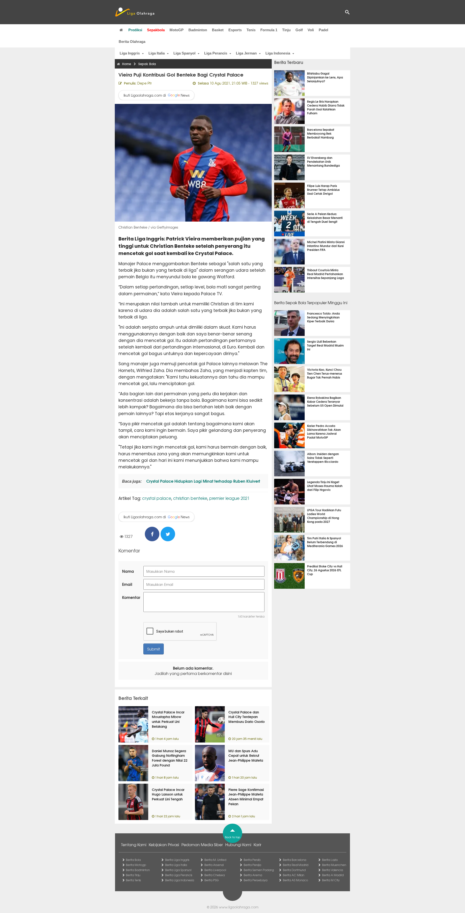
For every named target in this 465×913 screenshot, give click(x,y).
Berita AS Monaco (295, 880)
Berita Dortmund (294, 870)
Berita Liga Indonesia (179, 880)
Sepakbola (156, 30)
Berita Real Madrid (295, 865)
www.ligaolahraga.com (238, 907)
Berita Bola (133, 860)
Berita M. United (215, 860)
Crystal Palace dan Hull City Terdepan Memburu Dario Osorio (246, 716)
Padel (323, 30)
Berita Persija (252, 865)
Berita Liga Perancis (178, 875)
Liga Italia (156, 53)
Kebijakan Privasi (164, 844)
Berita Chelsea (214, 875)
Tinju (286, 30)
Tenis (251, 30)
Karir (257, 844)
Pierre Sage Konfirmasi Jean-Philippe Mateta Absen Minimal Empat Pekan (246, 796)
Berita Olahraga (132, 41)
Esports (235, 30)
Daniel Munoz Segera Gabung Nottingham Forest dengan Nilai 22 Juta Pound (169, 758)
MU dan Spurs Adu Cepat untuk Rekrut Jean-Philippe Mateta (245, 755)
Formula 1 (268, 30)
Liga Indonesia (277, 53)
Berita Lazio (330, 860)
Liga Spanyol (184, 53)
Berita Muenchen (334, 865)
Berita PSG (211, 880)
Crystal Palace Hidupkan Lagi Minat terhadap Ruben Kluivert (202, 481)
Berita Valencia (332, 870)
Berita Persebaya (255, 880)
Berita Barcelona (294, 860)
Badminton (197, 30)
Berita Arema (253, 875)
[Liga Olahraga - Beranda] (135, 12)
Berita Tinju (133, 875)
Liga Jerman (246, 53)
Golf (299, 30)
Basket (218, 30)
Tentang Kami (133, 844)
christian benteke (190, 498)
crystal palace (156, 498)
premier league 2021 (229, 498)
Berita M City (331, 880)
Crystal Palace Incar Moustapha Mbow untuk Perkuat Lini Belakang (168, 719)
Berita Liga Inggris (177, 860)
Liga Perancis (215, 53)
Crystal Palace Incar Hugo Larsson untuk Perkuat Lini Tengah (168, 794)
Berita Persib (252, 860)
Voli (311, 30)
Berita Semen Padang (259, 870)
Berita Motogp (136, 865)
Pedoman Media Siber (202, 844)
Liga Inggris (130, 53)
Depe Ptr (144, 83)
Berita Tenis (133, 880)
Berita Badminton (138, 870)
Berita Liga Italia (176, 865)
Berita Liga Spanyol (178, 870)
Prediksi (135, 30)
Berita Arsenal (214, 865)
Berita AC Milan (293, 875)
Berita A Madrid (333, 875)
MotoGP (177, 30)
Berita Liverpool (215, 870)
